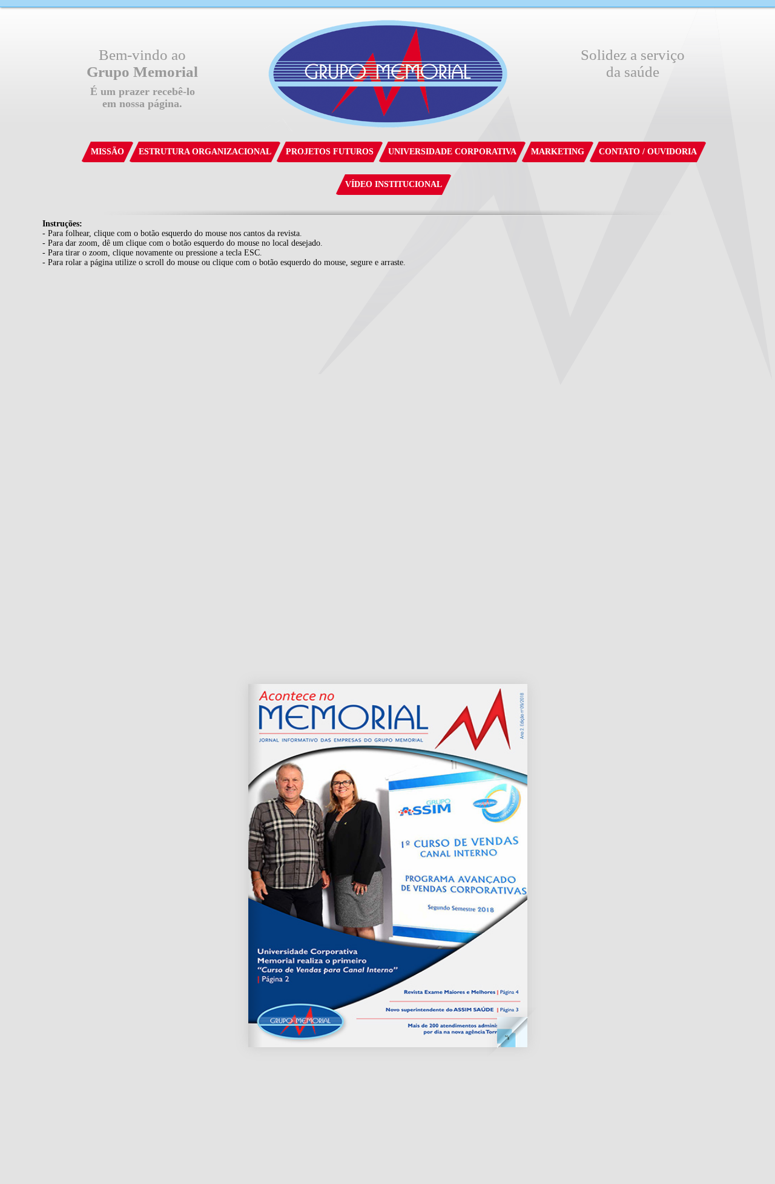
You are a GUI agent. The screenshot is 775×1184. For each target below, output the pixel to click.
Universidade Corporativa (452, 151)
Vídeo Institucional (393, 184)
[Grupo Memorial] (388, 71)
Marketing (557, 151)
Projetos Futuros (330, 151)
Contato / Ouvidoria (648, 151)
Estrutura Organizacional (205, 151)
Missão (107, 151)
